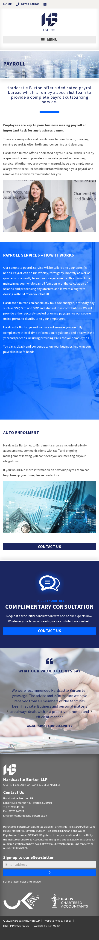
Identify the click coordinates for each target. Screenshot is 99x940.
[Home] (10, 769)
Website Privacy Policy (57, 920)
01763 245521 (16, 811)
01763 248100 (15, 807)
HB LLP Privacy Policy (16, 926)
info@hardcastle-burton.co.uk (29, 815)
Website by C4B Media (47, 926)
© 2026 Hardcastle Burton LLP (21, 920)
